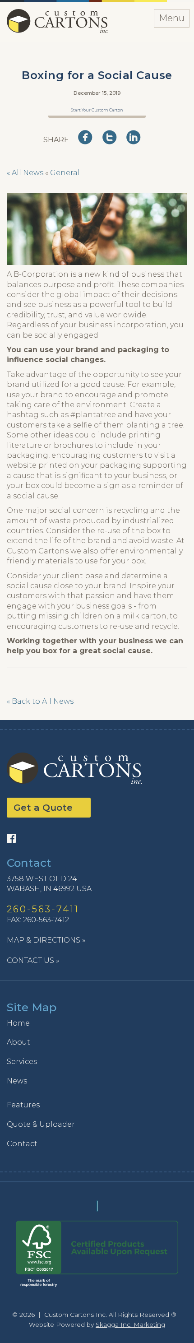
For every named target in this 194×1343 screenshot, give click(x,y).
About (18, 1042)
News (17, 1081)
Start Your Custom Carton (97, 110)
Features (23, 1105)
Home (18, 1023)
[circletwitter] (112, 139)
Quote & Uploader (41, 1124)
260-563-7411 (43, 909)
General (65, 172)
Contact (22, 1143)
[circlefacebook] (88, 139)
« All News (25, 172)
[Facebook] (13, 838)
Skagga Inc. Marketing (130, 1324)
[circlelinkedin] (136, 139)
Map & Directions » (46, 940)
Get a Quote (43, 807)
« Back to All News (40, 701)
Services (22, 1061)
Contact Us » (33, 960)
